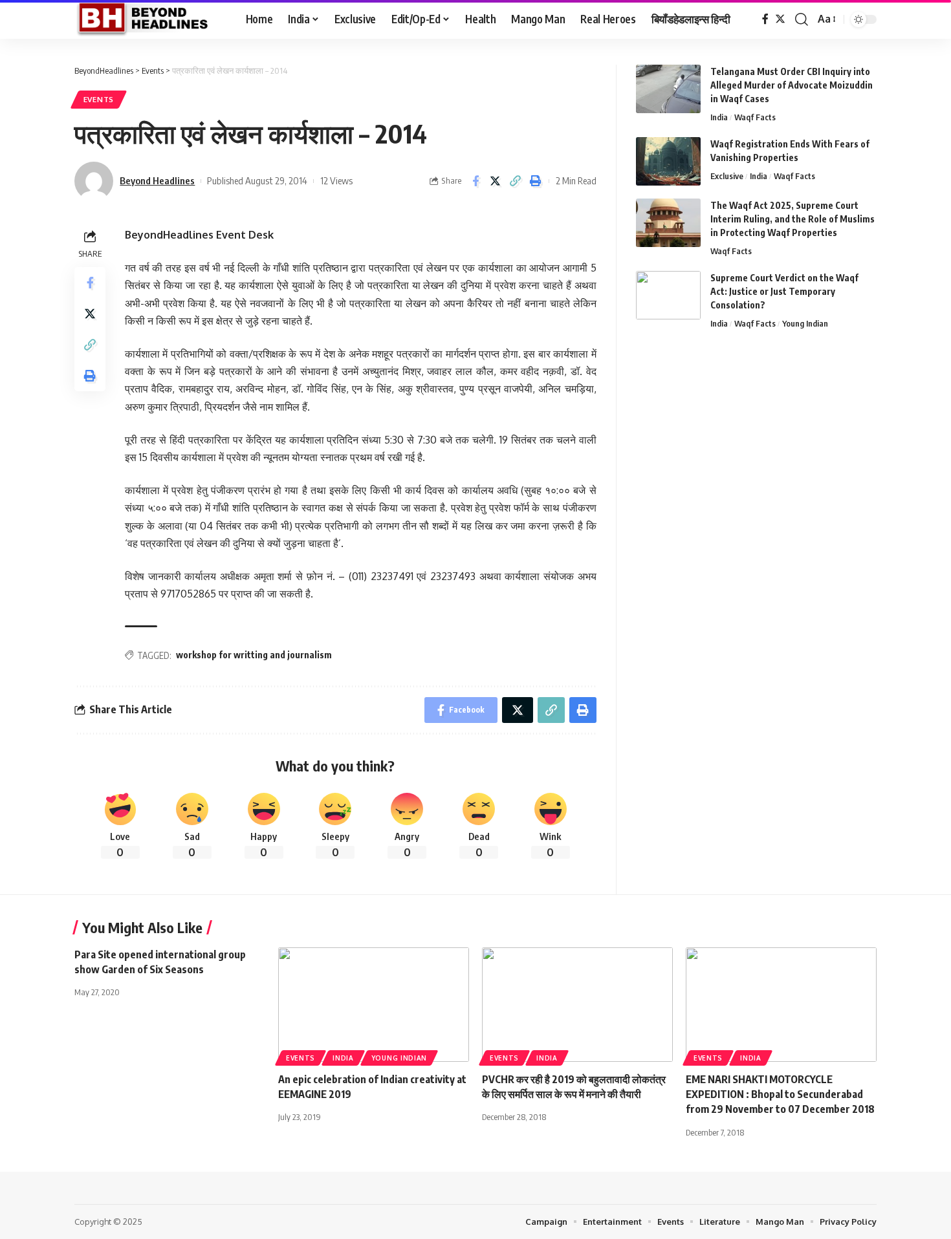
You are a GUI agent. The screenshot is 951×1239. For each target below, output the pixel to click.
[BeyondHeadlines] (149, 19)
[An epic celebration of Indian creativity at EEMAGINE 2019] (373, 1004)
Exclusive (726, 176)
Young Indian (805, 323)
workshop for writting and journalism (254, 654)
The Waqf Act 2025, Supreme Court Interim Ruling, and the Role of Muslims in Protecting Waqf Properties (792, 219)
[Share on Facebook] (475, 181)
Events (98, 99)
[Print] (536, 181)
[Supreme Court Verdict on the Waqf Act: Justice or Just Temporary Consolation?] (668, 295)
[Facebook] (765, 19)
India (719, 117)
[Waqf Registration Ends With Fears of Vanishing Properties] (668, 161)
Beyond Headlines (157, 180)
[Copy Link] (516, 181)
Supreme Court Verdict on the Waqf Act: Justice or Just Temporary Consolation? (784, 291)
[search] (801, 19)
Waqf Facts (755, 117)
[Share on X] (495, 181)
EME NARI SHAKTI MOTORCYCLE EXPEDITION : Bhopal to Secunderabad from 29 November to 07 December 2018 (780, 1094)
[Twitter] (780, 19)
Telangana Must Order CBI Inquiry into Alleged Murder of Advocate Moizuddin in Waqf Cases (791, 85)
